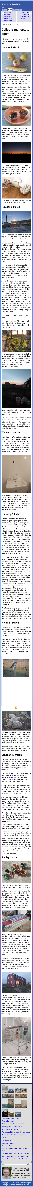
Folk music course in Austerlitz (8, 17)
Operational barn (7, 1146)
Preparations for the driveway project (15, 1135)
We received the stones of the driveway (16, 1132)
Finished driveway (8, 1121)
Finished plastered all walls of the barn (15, 1159)
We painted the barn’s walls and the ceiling (14, 1150)
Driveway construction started (12, 1126)
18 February (13, 777)
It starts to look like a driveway (13, 1124)
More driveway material (10, 1129)
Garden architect (8, 1143)
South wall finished (24, 16)
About (4, 10)
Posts (10, 9)
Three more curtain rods (10, 1118)
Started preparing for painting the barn (15, 1156)
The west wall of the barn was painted (15, 1153)
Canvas (4, 1137)
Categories (17, 10)
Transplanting (6, 1140)
